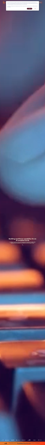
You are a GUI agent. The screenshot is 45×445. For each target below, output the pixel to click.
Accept (29, 8)
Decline (35, 8)
